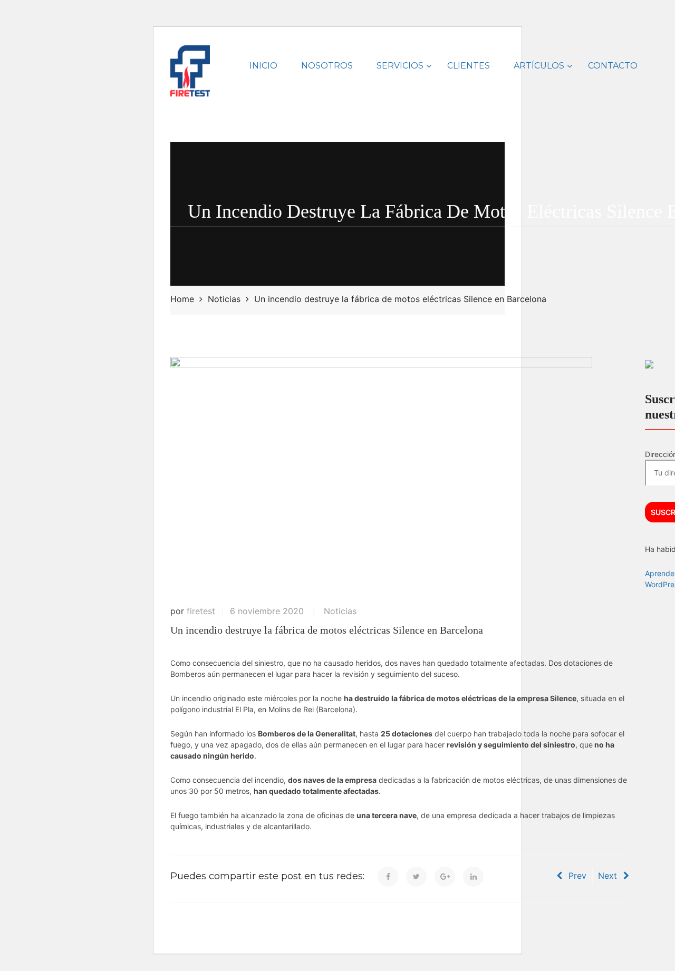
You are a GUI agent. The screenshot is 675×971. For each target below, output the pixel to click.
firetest (201, 611)
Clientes (468, 66)
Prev (577, 875)
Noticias (340, 611)
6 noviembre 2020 (267, 611)
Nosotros (327, 66)
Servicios (400, 66)
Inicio (263, 66)
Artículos (539, 66)
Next (607, 875)
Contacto (613, 66)
